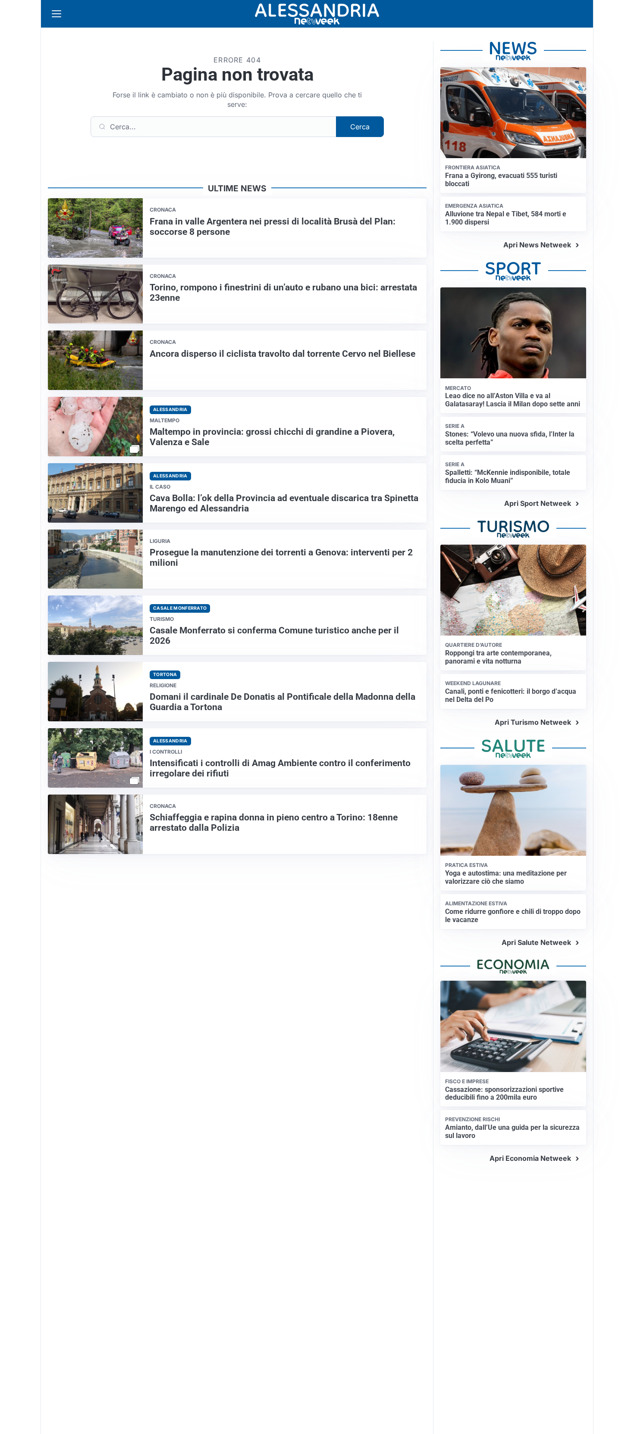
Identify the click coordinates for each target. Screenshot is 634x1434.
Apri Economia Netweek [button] (530, 1158)
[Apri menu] (56, 13)
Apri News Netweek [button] (537, 244)
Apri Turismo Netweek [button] (533, 722)
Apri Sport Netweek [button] (537, 503)
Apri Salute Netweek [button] (536, 942)
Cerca (360, 126)
